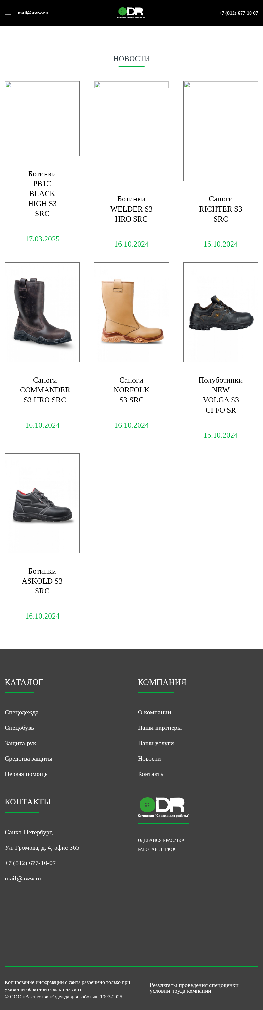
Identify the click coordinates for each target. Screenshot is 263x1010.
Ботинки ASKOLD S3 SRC (42, 581)
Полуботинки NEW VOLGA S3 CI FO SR (221, 395)
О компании (154, 712)
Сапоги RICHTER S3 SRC (220, 209)
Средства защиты (28, 758)
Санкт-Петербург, (29, 832)
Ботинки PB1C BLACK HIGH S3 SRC (42, 194)
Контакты (151, 773)
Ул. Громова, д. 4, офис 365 (42, 847)
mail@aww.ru (33, 12)
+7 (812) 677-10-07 (30, 862)
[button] (8, 13)
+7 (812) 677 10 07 (238, 13)
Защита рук (20, 742)
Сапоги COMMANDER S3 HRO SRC (45, 390)
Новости (149, 758)
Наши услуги (156, 742)
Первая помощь (26, 773)
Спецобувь (19, 727)
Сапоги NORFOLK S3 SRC (131, 390)
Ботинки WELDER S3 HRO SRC (131, 209)
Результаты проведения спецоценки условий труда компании (194, 988)
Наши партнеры (160, 727)
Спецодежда (21, 712)
